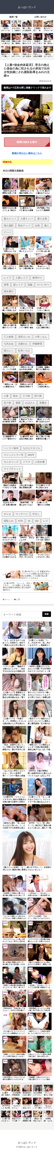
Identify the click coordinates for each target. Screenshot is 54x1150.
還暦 (18, 402)
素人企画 (42, 218)
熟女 (15, 395)
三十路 (26, 395)
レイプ (7, 277)
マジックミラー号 (13, 454)
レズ (45, 520)
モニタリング (11, 461)
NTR (20, 520)
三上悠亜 (9, 336)
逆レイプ (18, 284)
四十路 (38, 395)
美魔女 (43, 402)
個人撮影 (9, 225)
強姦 (30, 284)
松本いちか (24, 350)
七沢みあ (9, 343)
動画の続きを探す (27, 142)
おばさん (30, 402)
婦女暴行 (9, 291)
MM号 (31, 454)
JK (29, 520)
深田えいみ (24, 336)
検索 (47, 614)
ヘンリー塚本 (11, 448)
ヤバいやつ (43, 284)
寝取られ (9, 520)
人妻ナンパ (26, 218)
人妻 (6, 395)
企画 (37, 225)
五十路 (7, 402)
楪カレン (9, 350)
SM (36, 520)
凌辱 (6, 284)
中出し (36, 514)
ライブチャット (12, 468)
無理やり (37, 277)
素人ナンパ (10, 218)
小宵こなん (41, 336)
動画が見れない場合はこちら (27, 153)
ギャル (7, 514)
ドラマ (26, 461)
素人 (46, 225)
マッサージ (22, 514)
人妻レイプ (22, 277)
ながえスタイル (31, 448)
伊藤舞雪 (37, 343)
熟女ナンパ (24, 225)
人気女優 (40, 461)
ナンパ (7, 232)
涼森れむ (23, 343)
